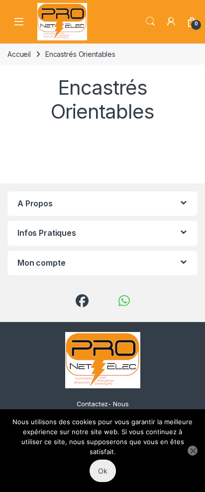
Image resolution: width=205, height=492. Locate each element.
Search (150, 21)
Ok (102, 471)
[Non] (193, 451)
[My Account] (171, 21)
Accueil (19, 54)
